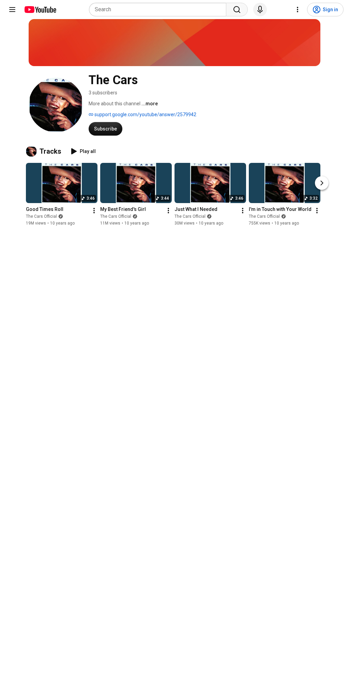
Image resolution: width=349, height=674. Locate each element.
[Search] (237, 9)
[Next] (322, 183)
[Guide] (12, 9)
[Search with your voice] (260, 9)
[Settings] (297, 9)
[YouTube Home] (40, 9)
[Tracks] (33, 151)
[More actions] (94, 210)
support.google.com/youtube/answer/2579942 (144, 114)
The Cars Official (41, 216)
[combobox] (160, 9)
